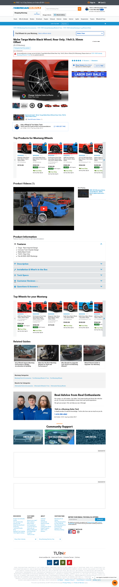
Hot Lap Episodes (18, 522)
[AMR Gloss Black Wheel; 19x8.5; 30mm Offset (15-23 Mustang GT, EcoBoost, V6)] (24, 307)
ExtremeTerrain (69, 557)
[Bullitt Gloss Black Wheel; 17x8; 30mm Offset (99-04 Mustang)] (70, 307)
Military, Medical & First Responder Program (32, 531)
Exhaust (52, 19)
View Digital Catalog (18, 533)
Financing (16, 526)
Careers (43, 525)
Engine (46, 19)
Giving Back (44, 522)
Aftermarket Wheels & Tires (41, 386)
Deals (15, 19)
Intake (65, 19)
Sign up (100, 519)
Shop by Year (16, 523)
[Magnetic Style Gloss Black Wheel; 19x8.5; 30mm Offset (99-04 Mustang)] (24, 149)
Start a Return (31, 522)
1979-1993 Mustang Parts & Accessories (24, 28)
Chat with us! (30, 528)
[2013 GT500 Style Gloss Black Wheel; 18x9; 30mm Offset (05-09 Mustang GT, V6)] (86, 149)
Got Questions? (31, 525)
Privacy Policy (91, 522)
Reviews (43, 531)
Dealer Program (45, 528)
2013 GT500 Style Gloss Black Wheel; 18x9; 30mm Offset (86, 160)
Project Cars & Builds (19, 518)
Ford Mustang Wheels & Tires (41, 378)
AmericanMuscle (44, 557)
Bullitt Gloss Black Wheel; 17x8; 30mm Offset (70, 317)
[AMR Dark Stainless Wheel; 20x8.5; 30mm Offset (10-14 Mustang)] (70, 149)
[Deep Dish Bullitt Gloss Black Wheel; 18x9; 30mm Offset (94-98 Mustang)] (40, 149)
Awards (43, 520)
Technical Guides (18, 528)
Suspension (84, 19)
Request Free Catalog (19, 531)
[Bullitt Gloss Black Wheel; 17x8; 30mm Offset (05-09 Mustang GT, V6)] (86, 307)
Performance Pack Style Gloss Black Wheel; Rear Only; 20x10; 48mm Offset (55, 160)
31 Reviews (86, 60)
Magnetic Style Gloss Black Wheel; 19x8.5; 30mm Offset (23, 160)
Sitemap (60, 580)
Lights (77, 19)
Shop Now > (64, 23)
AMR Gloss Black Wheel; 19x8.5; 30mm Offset (24, 318)
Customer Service (32, 526)
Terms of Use (30, 534)
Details (47, 2)
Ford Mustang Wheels (56, 378)
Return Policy (30, 523)
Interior (71, 19)
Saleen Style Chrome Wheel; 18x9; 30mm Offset (100, 160)
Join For (99, 66)
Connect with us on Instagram (78, 532)
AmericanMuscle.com (26, 8)
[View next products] (104, 160)
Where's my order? (32, 520)
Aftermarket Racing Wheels (58, 386)
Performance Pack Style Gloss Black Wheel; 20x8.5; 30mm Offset (39, 319)
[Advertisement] (59, 465)
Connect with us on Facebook (70, 532)
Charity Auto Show (46, 526)
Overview (43, 518)
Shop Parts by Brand (18, 525)
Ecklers (77, 557)
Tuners (92, 19)
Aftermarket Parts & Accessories (24, 386)
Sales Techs (44, 529)
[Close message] (105, 23)
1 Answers (94, 60)
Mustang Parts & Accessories (23, 378)
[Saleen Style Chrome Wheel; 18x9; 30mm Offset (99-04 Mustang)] (101, 149)
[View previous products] (14, 160)
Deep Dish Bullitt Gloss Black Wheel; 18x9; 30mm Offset (40, 160)
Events (15, 520)
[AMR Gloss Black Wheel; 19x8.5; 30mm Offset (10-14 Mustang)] (101, 307)
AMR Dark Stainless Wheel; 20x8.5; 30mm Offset (69, 160)
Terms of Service (79, 582)
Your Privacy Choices (83, 580)
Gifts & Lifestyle (23, 19)
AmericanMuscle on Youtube (74, 532)
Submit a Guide (45, 523)
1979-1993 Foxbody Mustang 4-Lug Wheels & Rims (77, 28)
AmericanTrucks (56, 557)
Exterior (59, 19)
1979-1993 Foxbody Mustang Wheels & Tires (49, 28)
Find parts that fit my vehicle (22, 48)
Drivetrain (39, 19)
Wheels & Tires (100, 19)
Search (79, 9)
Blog (14, 529)
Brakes (32, 19)
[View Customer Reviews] (76, 61)
